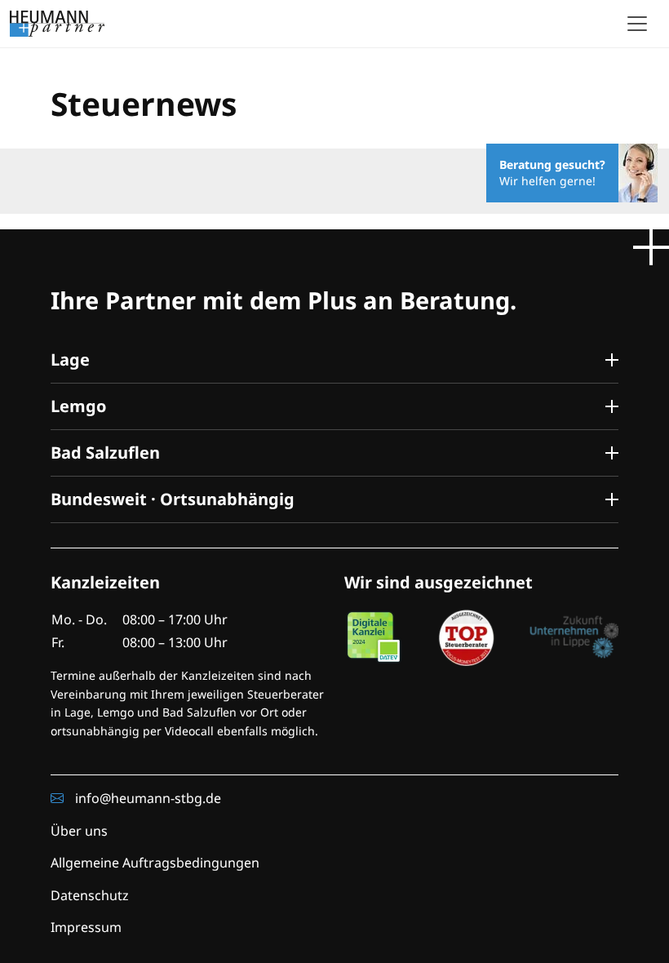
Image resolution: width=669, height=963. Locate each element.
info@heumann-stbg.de (146, 798)
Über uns (79, 831)
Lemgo (78, 406)
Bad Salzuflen (105, 453)
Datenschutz (90, 895)
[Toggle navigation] (637, 23)
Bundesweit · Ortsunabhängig (173, 499)
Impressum (86, 927)
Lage (70, 359)
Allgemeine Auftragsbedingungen (155, 863)
